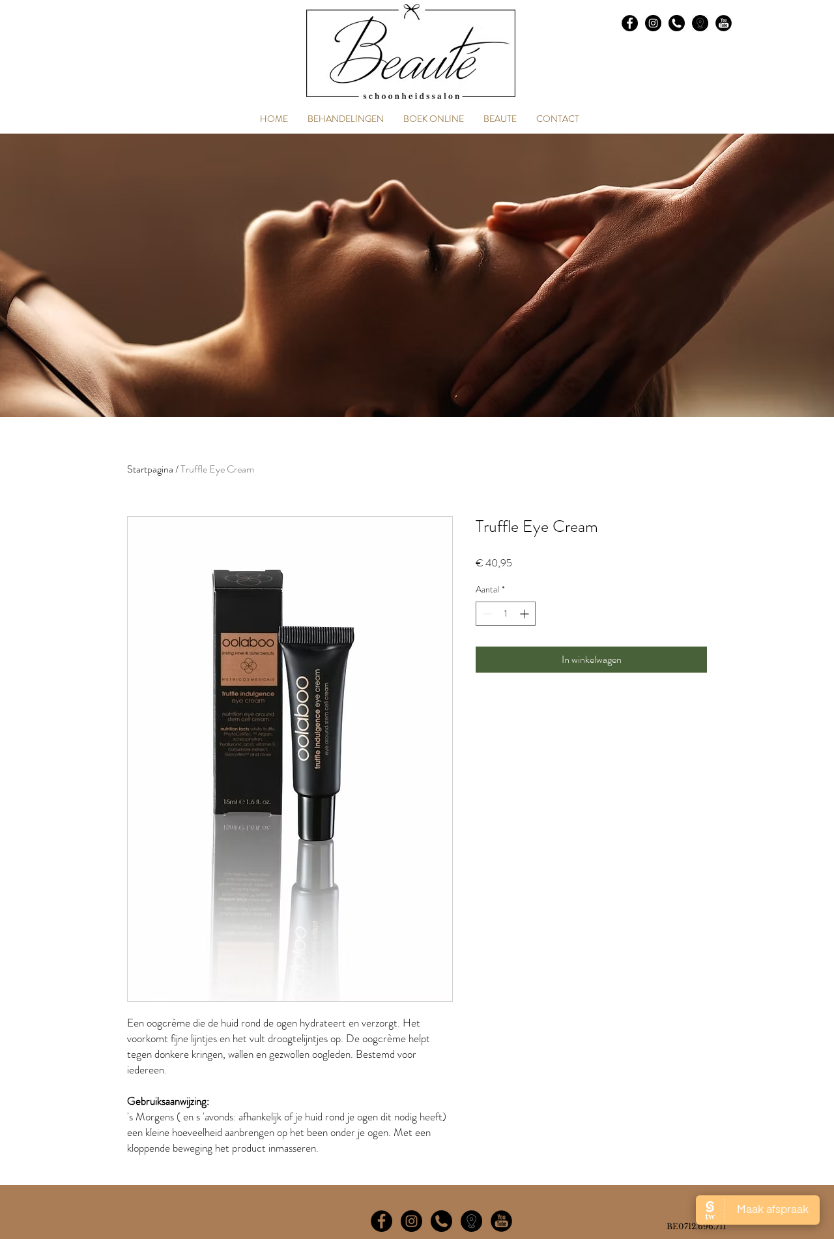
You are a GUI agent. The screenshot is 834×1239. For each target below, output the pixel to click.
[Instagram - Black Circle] (653, 23)
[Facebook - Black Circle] (630, 23)
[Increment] (525, 613)
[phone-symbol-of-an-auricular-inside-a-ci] (677, 23)
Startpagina (150, 468)
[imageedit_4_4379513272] (471, 1221)
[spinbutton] (505, 613)
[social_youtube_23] (723, 23)
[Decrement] (486, 613)
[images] (700, 23)
